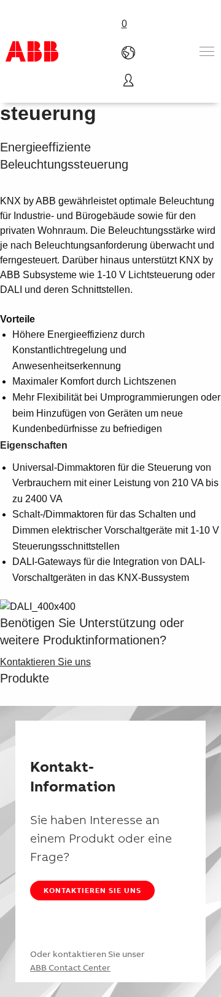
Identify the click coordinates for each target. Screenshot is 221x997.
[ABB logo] (32, 51)
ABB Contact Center (70, 967)
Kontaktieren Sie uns (92, 890)
